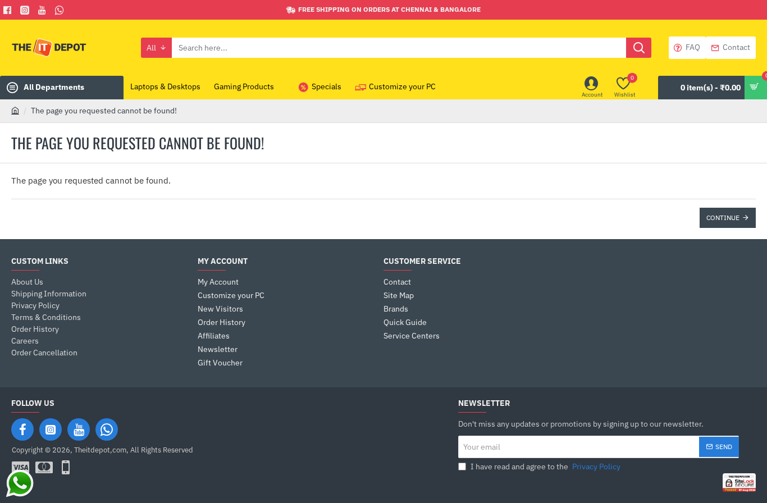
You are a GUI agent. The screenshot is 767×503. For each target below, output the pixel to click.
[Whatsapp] (61, 10)
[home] (15, 110)
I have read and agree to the (544, 466)
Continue (722, 217)
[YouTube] (78, 429)
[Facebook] (8, 10)
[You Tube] (43, 10)
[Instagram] (50, 429)
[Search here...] (638, 48)
